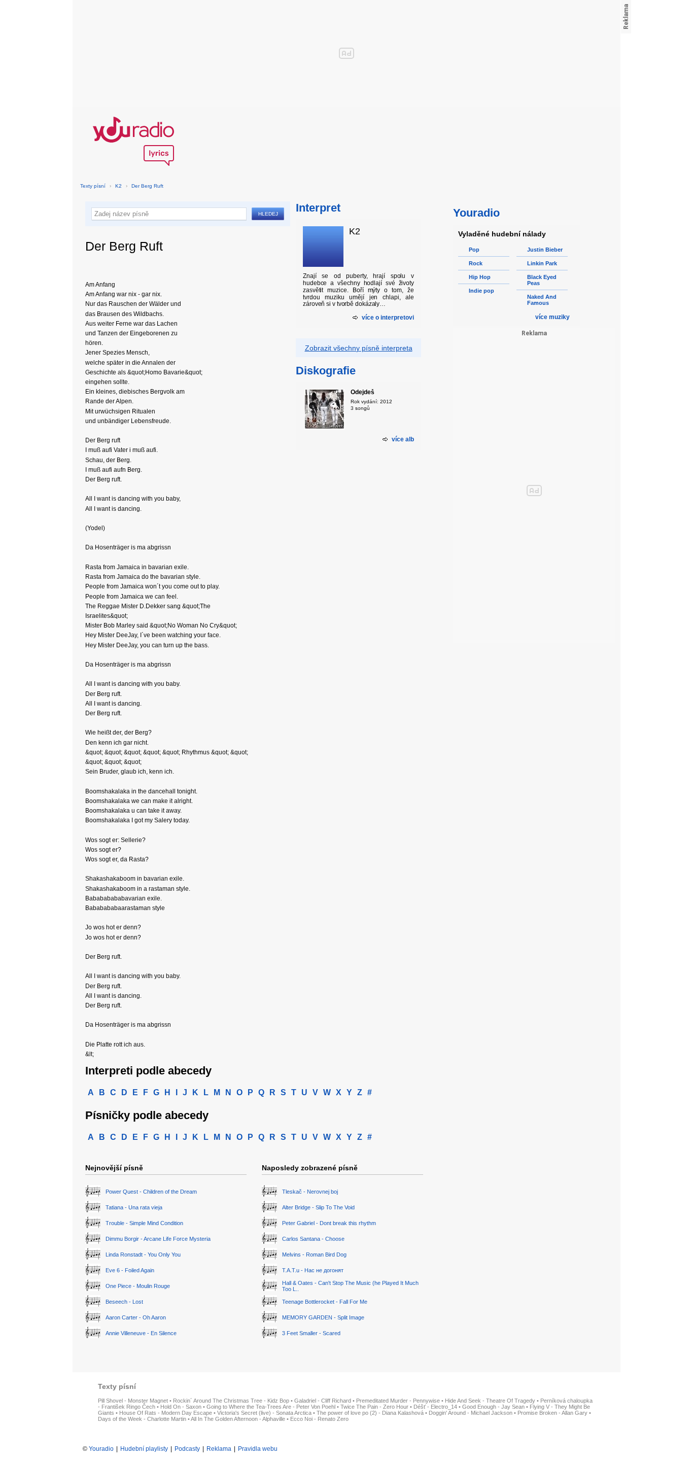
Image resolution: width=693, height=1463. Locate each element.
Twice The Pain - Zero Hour (374, 1407)
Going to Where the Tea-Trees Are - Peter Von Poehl (270, 1407)
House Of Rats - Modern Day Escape (165, 1413)
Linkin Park (542, 263)
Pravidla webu (258, 1448)
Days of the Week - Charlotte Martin (142, 1419)
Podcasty (187, 1448)
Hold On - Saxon (180, 1407)
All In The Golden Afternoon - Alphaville (238, 1419)
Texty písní (93, 186)
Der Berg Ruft (147, 186)
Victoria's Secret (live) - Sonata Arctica (264, 1413)
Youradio (101, 1448)
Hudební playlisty (144, 1448)
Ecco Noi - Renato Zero (319, 1419)
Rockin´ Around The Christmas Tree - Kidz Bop (231, 1401)
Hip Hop (480, 277)
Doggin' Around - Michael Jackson (470, 1413)
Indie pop (481, 291)
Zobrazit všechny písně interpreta (358, 348)
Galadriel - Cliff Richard (322, 1401)
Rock (475, 263)
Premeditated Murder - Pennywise (398, 1401)
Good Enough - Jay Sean (493, 1407)
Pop (474, 250)
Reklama (218, 1448)
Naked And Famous (542, 300)
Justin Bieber (545, 250)
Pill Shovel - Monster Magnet (133, 1401)
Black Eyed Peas (542, 280)
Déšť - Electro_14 (435, 1407)
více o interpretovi (388, 317)
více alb (403, 439)
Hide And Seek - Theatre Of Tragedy (490, 1401)
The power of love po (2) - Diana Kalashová (370, 1413)
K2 (118, 186)
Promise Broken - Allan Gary (552, 1413)
